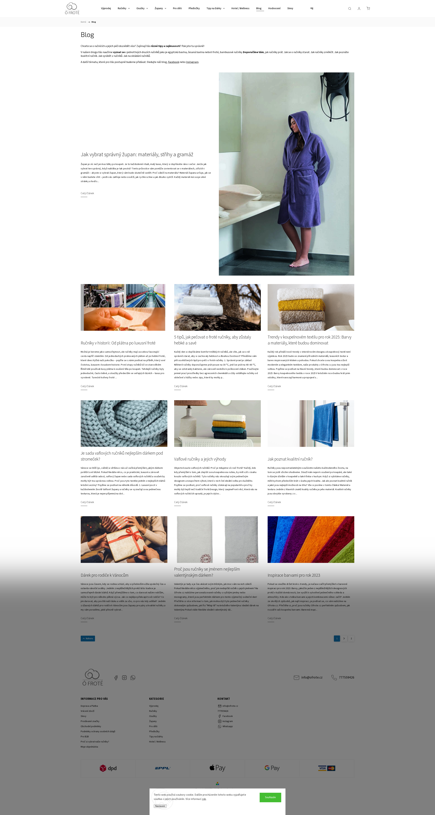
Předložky (154, 731)
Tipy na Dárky (156, 736)
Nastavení (160, 806)
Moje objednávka (89, 747)
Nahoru (89, 638)
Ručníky (153, 711)
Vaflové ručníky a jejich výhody (200, 459)
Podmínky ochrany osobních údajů (98, 731)
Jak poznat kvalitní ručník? (290, 459)
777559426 (346, 677)
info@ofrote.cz (312, 677)
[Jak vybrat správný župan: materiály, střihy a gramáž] (286, 173)
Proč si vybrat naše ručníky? (95, 741)
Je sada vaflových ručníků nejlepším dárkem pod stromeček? (122, 456)
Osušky (153, 716)
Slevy (83, 716)
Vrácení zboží (87, 711)
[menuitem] (106, 8)
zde (204, 799)
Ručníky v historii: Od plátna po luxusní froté (118, 343)
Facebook (173, 62)
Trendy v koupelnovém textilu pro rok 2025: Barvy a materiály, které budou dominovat (309, 340)
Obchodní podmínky (91, 726)
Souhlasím (270, 797)
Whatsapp (132, 677)
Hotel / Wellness (157, 741)
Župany (153, 721)
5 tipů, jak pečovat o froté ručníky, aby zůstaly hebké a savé (212, 340)
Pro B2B (85, 736)
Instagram (192, 62)
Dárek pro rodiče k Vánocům (104, 575)
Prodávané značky (90, 721)
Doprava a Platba (89, 706)
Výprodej (153, 706)
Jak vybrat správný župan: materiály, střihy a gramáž (137, 154)
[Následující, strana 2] (344, 638)
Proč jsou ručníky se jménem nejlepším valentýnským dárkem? (207, 572)
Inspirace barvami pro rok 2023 (294, 575)
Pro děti (153, 726)
